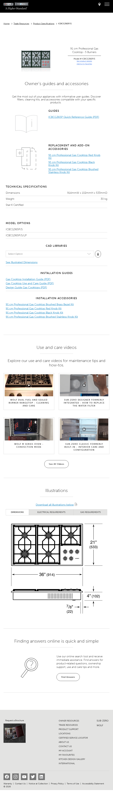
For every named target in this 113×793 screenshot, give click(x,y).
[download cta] (98, 254)
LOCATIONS (64, 733)
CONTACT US (65, 746)
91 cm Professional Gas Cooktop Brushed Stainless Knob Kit (73, 171)
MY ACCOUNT (66, 750)
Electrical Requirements (51, 512)
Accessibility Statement (93, 783)
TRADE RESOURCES (68, 725)
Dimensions (17, 512)
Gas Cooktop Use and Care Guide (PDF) (30, 283)
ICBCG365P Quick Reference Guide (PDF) (73, 117)
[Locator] (99, 4)
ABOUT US (64, 742)
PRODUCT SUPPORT (68, 729)
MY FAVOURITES (67, 755)
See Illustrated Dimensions (22, 262)
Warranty (8, 783)
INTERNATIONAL (67, 763)
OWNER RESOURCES (69, 721)
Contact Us (20, 783)
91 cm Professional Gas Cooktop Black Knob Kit (71, 164)
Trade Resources (21, 23)
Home (7, 23)
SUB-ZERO (102, 720)
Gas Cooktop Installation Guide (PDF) (28, 279)
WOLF (100, 725)
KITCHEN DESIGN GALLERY (72, 759)
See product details (84, 61)
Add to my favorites (84, 64)
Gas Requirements (90, 512)
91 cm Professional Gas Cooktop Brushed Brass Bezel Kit (40, 304)
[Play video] (29, 385)
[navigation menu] (106, 4)
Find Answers (68, 677)
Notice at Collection (38, 783)
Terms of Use (73, 783)
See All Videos (56, 464)
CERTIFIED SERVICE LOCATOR (73, 738)
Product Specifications (43, 23)
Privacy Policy (57, 783)
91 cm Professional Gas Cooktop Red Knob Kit (74, 157)
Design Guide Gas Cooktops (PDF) (26, 287)
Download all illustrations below (55, 504)
